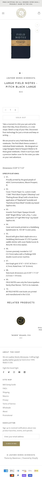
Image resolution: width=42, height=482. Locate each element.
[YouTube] (19, 372)
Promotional (7, 415)
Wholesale (7, 407)
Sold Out (21, 117)
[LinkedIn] (24, 372)
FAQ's (5, 388)
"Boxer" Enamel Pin (21, 335)
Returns (6, 396)
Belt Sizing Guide (9, 384)
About (5, 411)
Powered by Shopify (30, 458)
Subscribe (11, 443)
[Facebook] (3, 372)
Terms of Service (9, 404)
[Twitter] (9, 372)
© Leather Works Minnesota (21, 455)
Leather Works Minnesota (18, 357)
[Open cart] (39, 13)
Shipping (6, 392)
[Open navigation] (3, 13)
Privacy (5, 400)
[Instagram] (14, 372)
